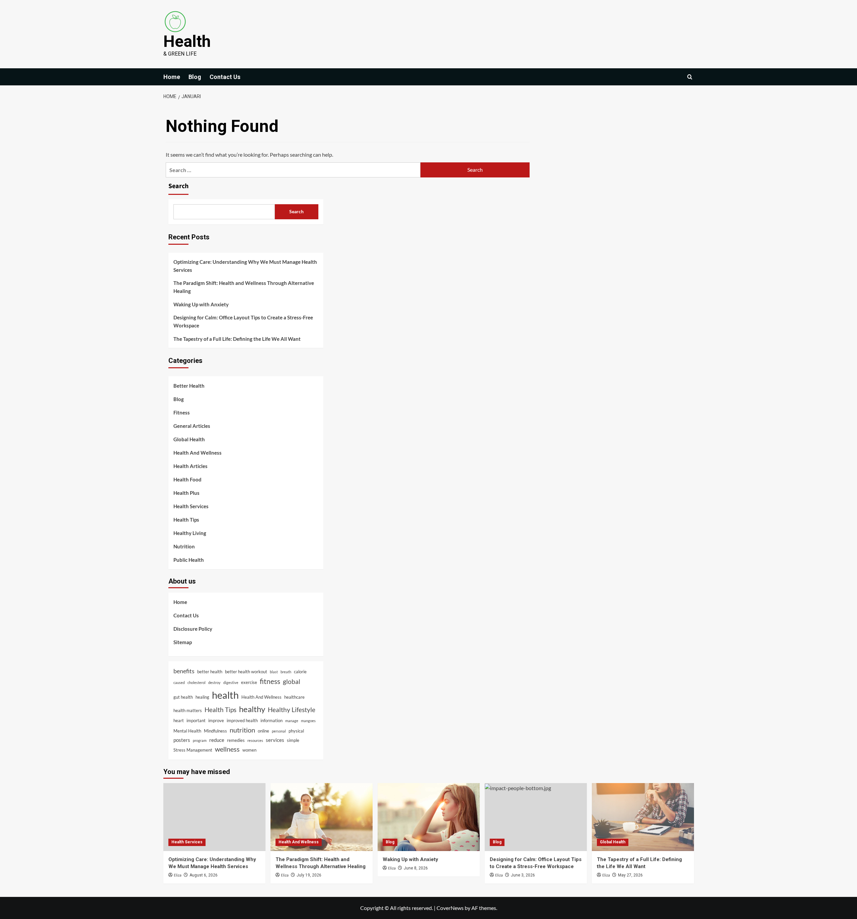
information (271, 720)
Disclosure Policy (192, 629)
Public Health (188, 560)
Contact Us (225, 76)
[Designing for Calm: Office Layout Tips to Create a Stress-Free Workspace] (536, 817)
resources (255, 740)
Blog (194, 76)
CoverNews (450, 908)
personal (279, 731)
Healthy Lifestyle (291, 709)
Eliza (177, 875)
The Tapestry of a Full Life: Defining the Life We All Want (237, 339)
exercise (249, 682)
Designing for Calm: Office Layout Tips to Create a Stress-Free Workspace (243, 321)
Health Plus (186, 493)
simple (293, 740)
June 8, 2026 (416, 868)
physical (296, 731)
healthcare (294, 697)
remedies (236, 740)
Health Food (187, 479)
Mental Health (187, 731)
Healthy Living (189, 533)
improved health (242, 720)
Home (171, 76)
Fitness (181, 412)
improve (216, 720)
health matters (187, 710)
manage (291, 720)
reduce (216, 740)
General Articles (191, 426)
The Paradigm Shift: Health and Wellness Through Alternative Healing (243, 287)
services (275, 740)
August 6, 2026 (203, 875)
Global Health (189, 439)
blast (274, 672)
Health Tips (186, 520)
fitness (270, 681)
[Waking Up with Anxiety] (429, 817)
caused (179, 682)
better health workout (246, 671)
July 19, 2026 (309, 875)
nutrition (242, 730)
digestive (230, 682)
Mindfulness (215, 731)
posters (181, 740)
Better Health (189, 386)
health (225, 695)
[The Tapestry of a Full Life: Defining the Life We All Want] (643, 817)
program (200, 740)
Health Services (191, 506)
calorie (300, 671)
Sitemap (182, 642)
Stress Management (192, 750)
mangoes (308, 720)
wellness (227, 749)
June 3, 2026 (523, 875)
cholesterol (196, 682)
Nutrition (184, 546)
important (196, 720)
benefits (183, 671)
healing (202, 697)
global (291, 681)
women (249, 750)
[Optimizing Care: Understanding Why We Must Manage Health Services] (214, 817)
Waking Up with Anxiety (201, 304)
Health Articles (190, 466)
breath (286, 672)
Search (178, 186)
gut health (183, 697)
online (263, 731)
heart (178, 720)
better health (209, 671)
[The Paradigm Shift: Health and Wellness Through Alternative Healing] (321, 817)
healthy (252, 709)
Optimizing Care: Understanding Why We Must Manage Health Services (245, 266)
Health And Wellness (197, 453)
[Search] (690, 77)
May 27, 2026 (630, 875)
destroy (214, 682)
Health (187, 41)
